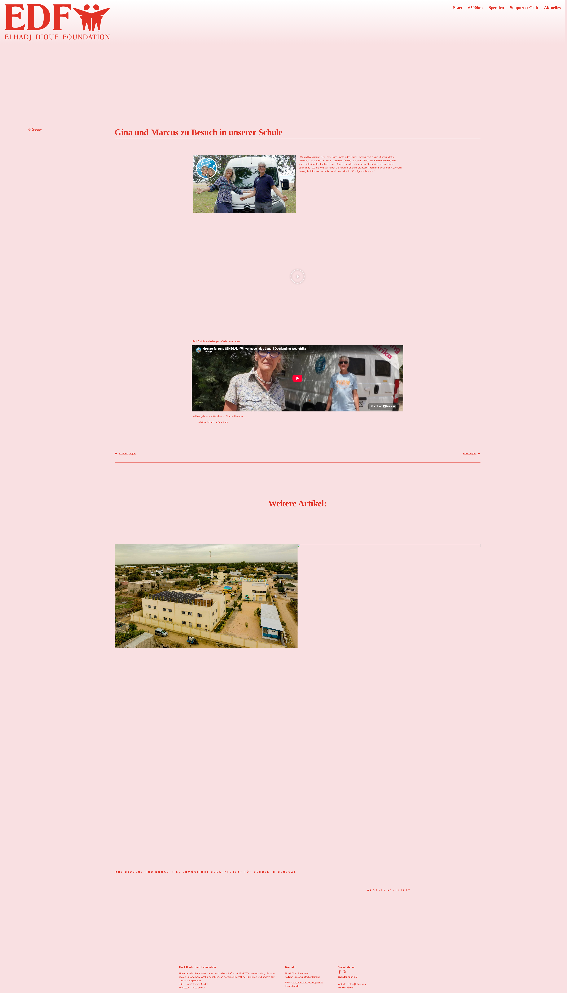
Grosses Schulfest (389, 890)
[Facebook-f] (339, 972)
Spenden (496, 7)
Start (457, 7)
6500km (475, 7)
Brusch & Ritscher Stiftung (307, 976)
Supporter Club (524, 7)
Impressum (184, 987)
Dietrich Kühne (345, 987)
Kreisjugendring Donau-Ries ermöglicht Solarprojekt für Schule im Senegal (205, 871)
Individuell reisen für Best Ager (213, 422)
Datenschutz (198, 987)
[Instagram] (344, 972)
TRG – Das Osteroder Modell (193, 984)
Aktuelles (552, 7)
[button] (297, 277)
